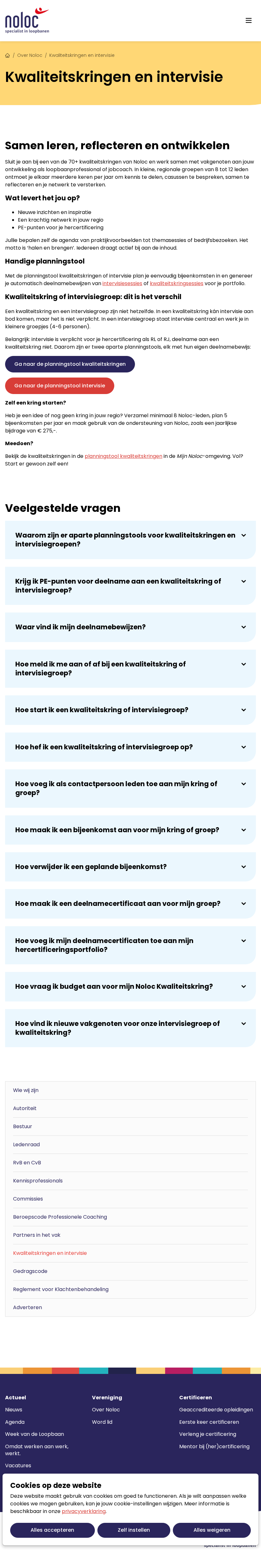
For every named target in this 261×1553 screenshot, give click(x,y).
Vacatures (18, 1465)
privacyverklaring (84, 1511)
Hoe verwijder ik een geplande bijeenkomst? (91, 866)
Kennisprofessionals (38, 1180)
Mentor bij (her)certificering (214, 1446)
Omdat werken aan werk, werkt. (36, 1450)
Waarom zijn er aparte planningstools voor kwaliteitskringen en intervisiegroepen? (125, 540)
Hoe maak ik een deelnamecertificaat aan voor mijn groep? (118, 903)
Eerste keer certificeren (209, 1422)
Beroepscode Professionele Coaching (60, 1217)
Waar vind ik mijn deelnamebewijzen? (80, 627)
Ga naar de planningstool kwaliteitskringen (70, 364)
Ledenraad (26, 1144)
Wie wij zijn (26, 1090)
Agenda (15, 1422)
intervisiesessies (122, 283)
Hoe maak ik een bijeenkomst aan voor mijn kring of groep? (117, 829)
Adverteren (27, 1307)
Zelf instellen (134, 1530)
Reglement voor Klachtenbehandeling (61, 1289)
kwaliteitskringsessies (176, 283)
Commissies (28, 1198)
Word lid (102, 1422)
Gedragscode (30, 1271)
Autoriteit (25, 1108)
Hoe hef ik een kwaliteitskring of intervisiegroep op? (104, 747)
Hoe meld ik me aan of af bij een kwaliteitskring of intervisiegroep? (100, 668)
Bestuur (22, 1126)
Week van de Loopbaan (34, 1434)
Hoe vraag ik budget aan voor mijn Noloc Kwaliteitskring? (114, 986)
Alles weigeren (212, 1530)
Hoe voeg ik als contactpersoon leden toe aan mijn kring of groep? (116, 788)
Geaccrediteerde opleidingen (216, 1409)
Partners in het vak (36, 1235)
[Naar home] (27, 21)
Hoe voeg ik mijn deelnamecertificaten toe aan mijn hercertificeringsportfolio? (104, 945)
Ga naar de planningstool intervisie (59, 385)
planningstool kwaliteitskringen (123, 456)
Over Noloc (29, 55)
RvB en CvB (27, 1162)
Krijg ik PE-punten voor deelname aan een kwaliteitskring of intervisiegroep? (118, 586)
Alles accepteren (52, 1530)
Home (7, 54)
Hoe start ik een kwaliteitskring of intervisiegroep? (101, 709)
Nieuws (13, 1409)
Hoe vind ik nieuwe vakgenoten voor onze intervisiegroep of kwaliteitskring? (117, 1028)
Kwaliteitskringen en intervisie (50, 1253)
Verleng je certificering (207, 1434)
